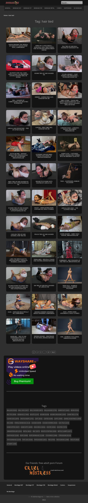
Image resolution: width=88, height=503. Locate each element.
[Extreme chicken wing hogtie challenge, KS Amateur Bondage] (44, 144)
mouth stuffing (48, 431)
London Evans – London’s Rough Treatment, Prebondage (70, 129)
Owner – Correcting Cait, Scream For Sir (44, 97)
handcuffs (27, 427)
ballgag (12, 410)
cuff (38, 419)
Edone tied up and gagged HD (44, 74)
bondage (23, 414)
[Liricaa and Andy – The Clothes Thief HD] (70, 198)
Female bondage (22, 423)
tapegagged (40, 440)
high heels (39, 427)
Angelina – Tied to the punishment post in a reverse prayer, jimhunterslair (18, 339)
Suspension (67, 8)
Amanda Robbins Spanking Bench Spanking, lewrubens (44, 312)
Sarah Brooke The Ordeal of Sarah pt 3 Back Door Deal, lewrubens (18, 46)
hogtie (51, 427)
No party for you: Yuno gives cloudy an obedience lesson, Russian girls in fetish (18, 75)
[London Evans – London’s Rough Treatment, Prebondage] (70, 118)
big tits (11, 414)
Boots (34, 414)
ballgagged (50, 410)
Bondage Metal (49, 8)
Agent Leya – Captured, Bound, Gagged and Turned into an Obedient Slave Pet (70, 155)
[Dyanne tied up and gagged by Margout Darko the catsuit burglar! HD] (18, 198)
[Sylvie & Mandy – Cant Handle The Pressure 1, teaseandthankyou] (70, 63)
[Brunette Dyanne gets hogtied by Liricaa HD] (44, 171)
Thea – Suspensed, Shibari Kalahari (69, 182)
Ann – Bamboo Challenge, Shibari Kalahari (69, 337)
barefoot (63, 410)
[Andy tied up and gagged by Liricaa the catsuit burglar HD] (18, 171)
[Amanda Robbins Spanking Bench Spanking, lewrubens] (44, 302)
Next (53, 352)
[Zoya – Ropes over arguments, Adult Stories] (70, 302)
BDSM (75, 410)
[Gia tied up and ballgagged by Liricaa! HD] (44, 275)
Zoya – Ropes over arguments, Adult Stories (69, 312)
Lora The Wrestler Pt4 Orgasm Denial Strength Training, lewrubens (18, 260)
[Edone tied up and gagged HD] (44, 63)
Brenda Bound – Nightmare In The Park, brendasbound (44, 337)
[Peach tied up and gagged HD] (44, 224)
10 (48, 352)
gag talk (64, 423)
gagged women (49, 423)
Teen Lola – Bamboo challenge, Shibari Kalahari (70, 287)
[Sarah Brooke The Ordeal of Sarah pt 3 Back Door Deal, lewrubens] (18, 35)
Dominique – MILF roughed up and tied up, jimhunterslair (69, 261)
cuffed (48, 419)
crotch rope (27, 419)
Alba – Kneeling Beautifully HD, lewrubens (18, 312)
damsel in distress (72, 419)
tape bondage (14, 440)
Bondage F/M (38, 8)
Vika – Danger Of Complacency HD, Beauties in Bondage (18, 102)
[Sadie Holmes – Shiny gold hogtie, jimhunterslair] (70, 224)
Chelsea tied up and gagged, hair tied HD (18, 235)
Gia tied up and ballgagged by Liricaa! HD (44, 286)
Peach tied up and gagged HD (44, 235)
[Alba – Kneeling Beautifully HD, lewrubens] (18, 302)
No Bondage (78, 8)
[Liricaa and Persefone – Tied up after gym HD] (18, 118)
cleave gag (13, 419)
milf (36, 431)
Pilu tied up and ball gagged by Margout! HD (70, 47)
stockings (51, 435)
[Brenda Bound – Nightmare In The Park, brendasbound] (44, 326)
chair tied (72, 414)
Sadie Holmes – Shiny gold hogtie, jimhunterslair (69, 234)
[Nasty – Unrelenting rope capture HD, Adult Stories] (44, 197)
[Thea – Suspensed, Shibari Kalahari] (70, 171)
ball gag (23, 410)
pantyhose (13, 435)
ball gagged (36, 410)
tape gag (27, 440)
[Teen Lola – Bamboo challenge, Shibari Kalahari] (70, 275)
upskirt (12, 444)
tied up (74, 440)
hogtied (62, 427)
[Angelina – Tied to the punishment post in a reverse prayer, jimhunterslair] (18, 326)
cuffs (58, 419)
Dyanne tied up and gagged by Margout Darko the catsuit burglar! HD (18, 209)
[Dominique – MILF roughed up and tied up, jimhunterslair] (70, 249)
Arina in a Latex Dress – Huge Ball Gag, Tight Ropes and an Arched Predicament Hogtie (44, 48)
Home (6, 15)
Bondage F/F (27, 8)
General (7, 8)
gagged (36, 423)
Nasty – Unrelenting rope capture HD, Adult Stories (44, 208)
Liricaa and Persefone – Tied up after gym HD (18, 129)
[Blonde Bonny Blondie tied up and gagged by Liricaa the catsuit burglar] (18, 275)
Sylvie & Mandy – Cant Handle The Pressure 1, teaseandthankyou (69, 76)
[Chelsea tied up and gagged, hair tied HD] (18, 224)
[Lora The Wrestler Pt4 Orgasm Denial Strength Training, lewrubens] (18, 249)
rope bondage (36, 435)
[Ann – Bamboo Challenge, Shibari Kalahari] (70, 326)
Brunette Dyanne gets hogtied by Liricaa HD (44, 182)
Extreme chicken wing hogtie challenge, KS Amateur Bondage (44, 156)
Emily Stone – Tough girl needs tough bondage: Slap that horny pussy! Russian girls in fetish (69, 103)
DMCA (44, 500)
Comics (59, 8)
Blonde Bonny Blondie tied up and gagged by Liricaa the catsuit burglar (18, 287)
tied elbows (62, 440)
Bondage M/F (17, 8)
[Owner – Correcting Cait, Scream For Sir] (44, 88)
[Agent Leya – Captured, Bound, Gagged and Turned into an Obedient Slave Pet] (70, 144)
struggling (65, 435)
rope (24, 435)
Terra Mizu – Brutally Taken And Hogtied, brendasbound (44, 260)
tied (51, 440)
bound (44, 414)
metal (27, 431)
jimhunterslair (14, 431)
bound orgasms (58, 414)
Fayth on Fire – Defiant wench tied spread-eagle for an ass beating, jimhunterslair (18, 156)
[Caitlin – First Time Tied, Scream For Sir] (44, 117)
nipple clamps (65, 431)
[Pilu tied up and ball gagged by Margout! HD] (70, 36)
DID (10, 423)
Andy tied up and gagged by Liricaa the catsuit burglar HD (18, 183)
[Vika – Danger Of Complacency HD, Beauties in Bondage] (18, 90)
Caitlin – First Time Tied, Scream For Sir (44, 128)
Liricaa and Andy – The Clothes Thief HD (69, 208)
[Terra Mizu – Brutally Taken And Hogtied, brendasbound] (44, 249)
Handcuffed (13, 427)
